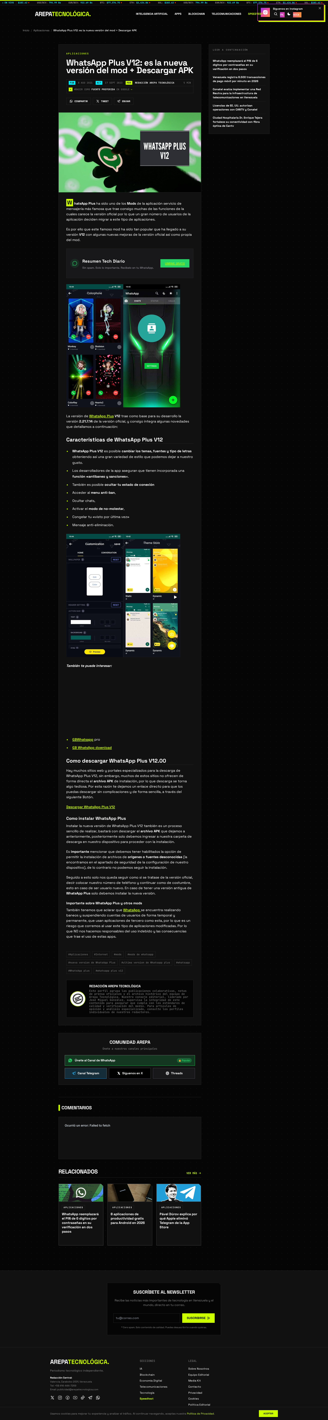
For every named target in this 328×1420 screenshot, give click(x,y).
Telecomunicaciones (226, 14)
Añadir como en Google (101, 89)
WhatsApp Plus (101, 416)
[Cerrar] (320, 8)
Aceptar (268, 1413)
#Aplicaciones (78, 954)
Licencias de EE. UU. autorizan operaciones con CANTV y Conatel (235, 107)
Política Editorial (199, 1404)
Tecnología (147, 1392)
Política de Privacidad (200, 1413)
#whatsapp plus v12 (109, 970)
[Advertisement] (129, 708)
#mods (117, 954)
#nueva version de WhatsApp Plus (91, 962)
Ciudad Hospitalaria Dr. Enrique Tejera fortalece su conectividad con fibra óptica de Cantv (237, 122)
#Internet (101, 954)
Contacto (194, 1386)
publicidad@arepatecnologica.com (77, 1389)
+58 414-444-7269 (65, 1385)
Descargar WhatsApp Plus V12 (90, 807)
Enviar (126, 101)
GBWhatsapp (82, 739)
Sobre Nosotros (198, 1368)
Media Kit (194, 1380)
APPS (178, 14)
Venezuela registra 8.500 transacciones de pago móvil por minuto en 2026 (239, 79)
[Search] (275, 13)
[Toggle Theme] (289, 13)
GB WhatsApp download (92, 747)
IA (141, 1368)
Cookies (193, 1398)
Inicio (26, 30)
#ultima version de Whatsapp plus (145, 962)
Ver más (191, 1173)
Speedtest (255, 14)
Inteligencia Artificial (152, 14)
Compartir (81, 101)
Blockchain (196, 14)
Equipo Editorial (198, 1374)
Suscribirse (196, 1318)
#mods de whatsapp (140, 954)
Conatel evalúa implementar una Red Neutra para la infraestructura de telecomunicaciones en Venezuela (237, 93)
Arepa (63, 14)
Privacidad (195, 1392)
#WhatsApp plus (79, 970)
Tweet (105, 101)
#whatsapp (183, 962)
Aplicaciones (41, 30)
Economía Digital (151, 1380)
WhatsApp (132, 910)
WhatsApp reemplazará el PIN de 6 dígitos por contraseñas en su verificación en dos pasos (235, 65)
